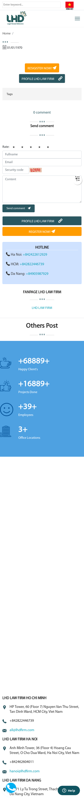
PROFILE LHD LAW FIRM (38, 79)
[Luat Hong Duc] (22, 18)
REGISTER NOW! (40, 232)
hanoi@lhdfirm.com (25, 771)
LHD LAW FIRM (42, 308)
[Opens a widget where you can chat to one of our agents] (68, 791)
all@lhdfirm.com (22, 730)
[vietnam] (69, 5)
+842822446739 (32, 264)
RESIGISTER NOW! (40, 68)
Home (6, 33)
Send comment (16, 208)
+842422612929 (35, 255)
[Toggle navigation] (77, 18)
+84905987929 (37, 274)
